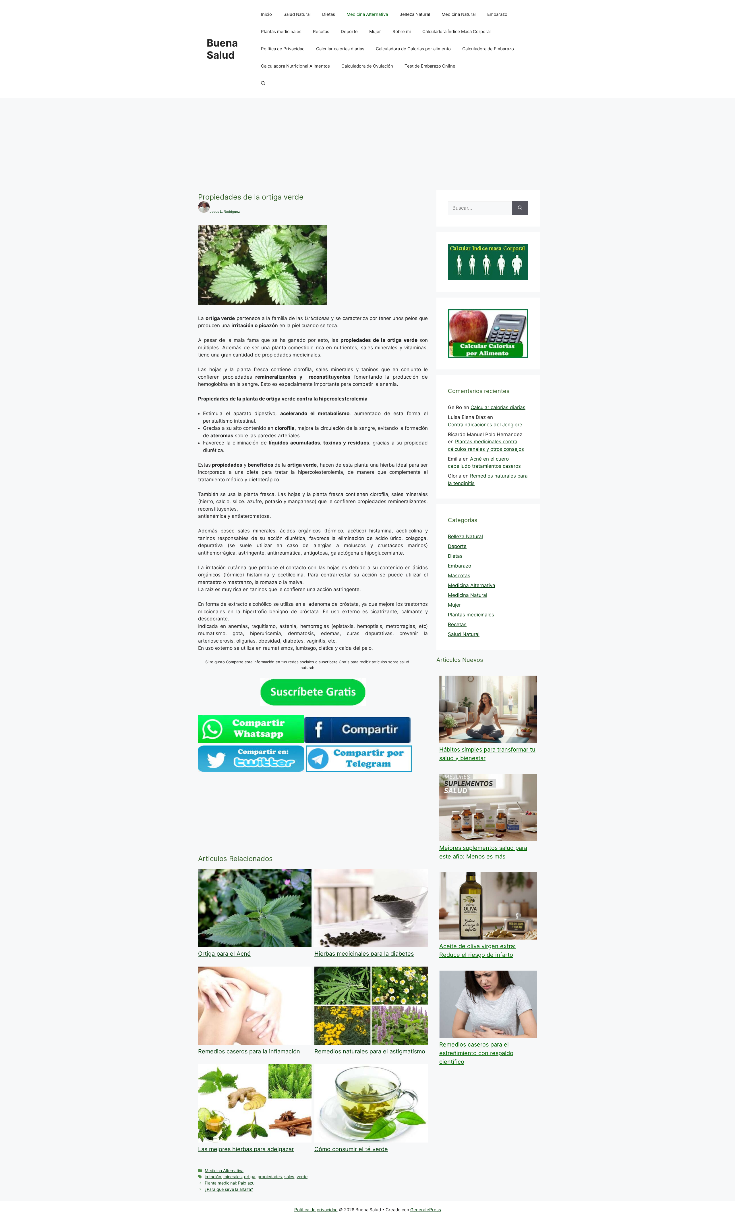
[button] (263, 83)
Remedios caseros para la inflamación (249, 1051)
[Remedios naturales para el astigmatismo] (371, 1043)
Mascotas (459, 575)
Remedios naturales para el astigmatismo (369, 1051)
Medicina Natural (459, 14)
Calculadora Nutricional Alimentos (295, 66)
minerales (232, 1176)
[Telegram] (359, 770)
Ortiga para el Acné (224, 953)
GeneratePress (425, 1209)
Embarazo (497, 14)
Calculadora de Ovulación (367, 66)
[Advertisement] (367, 141)
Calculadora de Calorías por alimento (413, 48)
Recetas (321, 31)
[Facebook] (357, 741)
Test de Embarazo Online (430, 66)
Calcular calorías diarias (340, 48)
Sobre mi (401, 31)
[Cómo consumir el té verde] (371, 1141)
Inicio (266, 14)
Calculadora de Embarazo (488, 48)
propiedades (270, 1176)
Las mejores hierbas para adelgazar (246, 1149)
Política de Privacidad (283, 48)
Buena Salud (222, 49)
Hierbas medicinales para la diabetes (364, 953)
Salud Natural (297, 14)
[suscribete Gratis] (313, 704)
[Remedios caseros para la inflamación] (255, 1043)
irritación (213, 1176)
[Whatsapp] (251, 741)
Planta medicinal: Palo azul (230, 1182)
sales (289, 1176)
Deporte (349, 31)
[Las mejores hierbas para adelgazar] (255, 1141)
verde (302, 1176)
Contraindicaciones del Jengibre (485, 425)
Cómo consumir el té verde (351, 1149)
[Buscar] (520, 208)
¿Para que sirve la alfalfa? (229, 1189)
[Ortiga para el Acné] (255, 945)
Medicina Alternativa (367, 14)
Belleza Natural (414, 14)
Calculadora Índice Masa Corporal (456, 31)
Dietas (328, 14)
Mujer (375, 31)
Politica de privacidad (316, 1209)
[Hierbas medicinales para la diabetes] (371, 945)
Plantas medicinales (281, 31)
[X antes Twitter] (251, 770)
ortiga (249, 1176)
